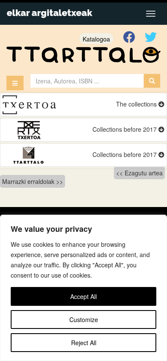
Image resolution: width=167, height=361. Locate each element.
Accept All (83, 296)
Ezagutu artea (144, 173)
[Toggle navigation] (150, 13)
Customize (83, 319)
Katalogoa (96, 39)
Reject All (83, 342)
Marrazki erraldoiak (28, 181)
